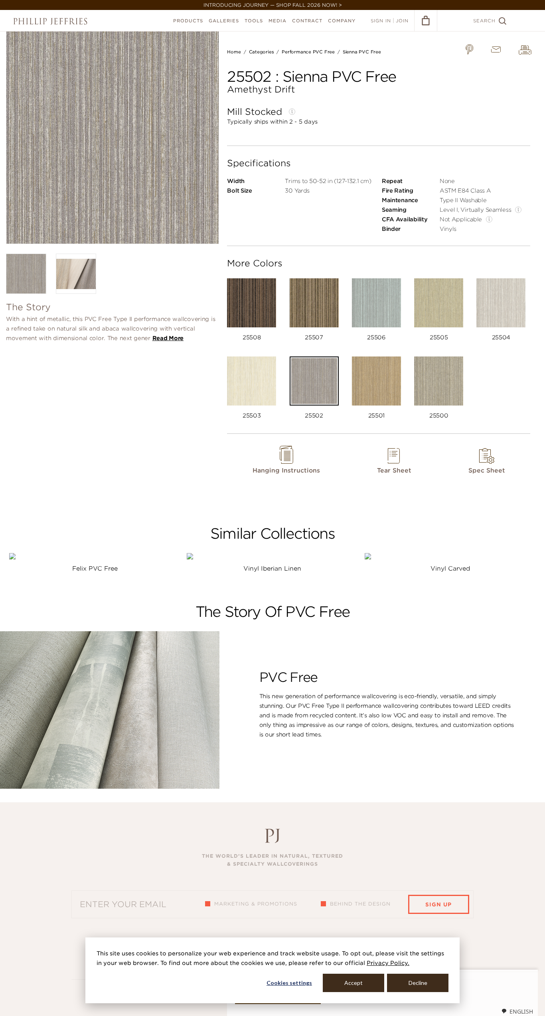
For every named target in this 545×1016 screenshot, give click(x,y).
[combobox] (517, 1011)
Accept (353, 982)
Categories (261, 52)
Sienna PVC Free (362, 52)
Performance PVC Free (308, 52)
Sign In (381, 21)
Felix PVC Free (95, 568)
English (521, 1011)
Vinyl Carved (450, 568)
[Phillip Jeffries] (50, 21)
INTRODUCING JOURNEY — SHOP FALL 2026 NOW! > (272, 5)
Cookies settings (289, 982)
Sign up (438, 905)
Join (402, 21)
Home (234, 52)
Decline (418, 982)
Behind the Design (360, 903)
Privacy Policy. (388, 963)
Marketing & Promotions (255, 903)
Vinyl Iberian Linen (272, 568)
